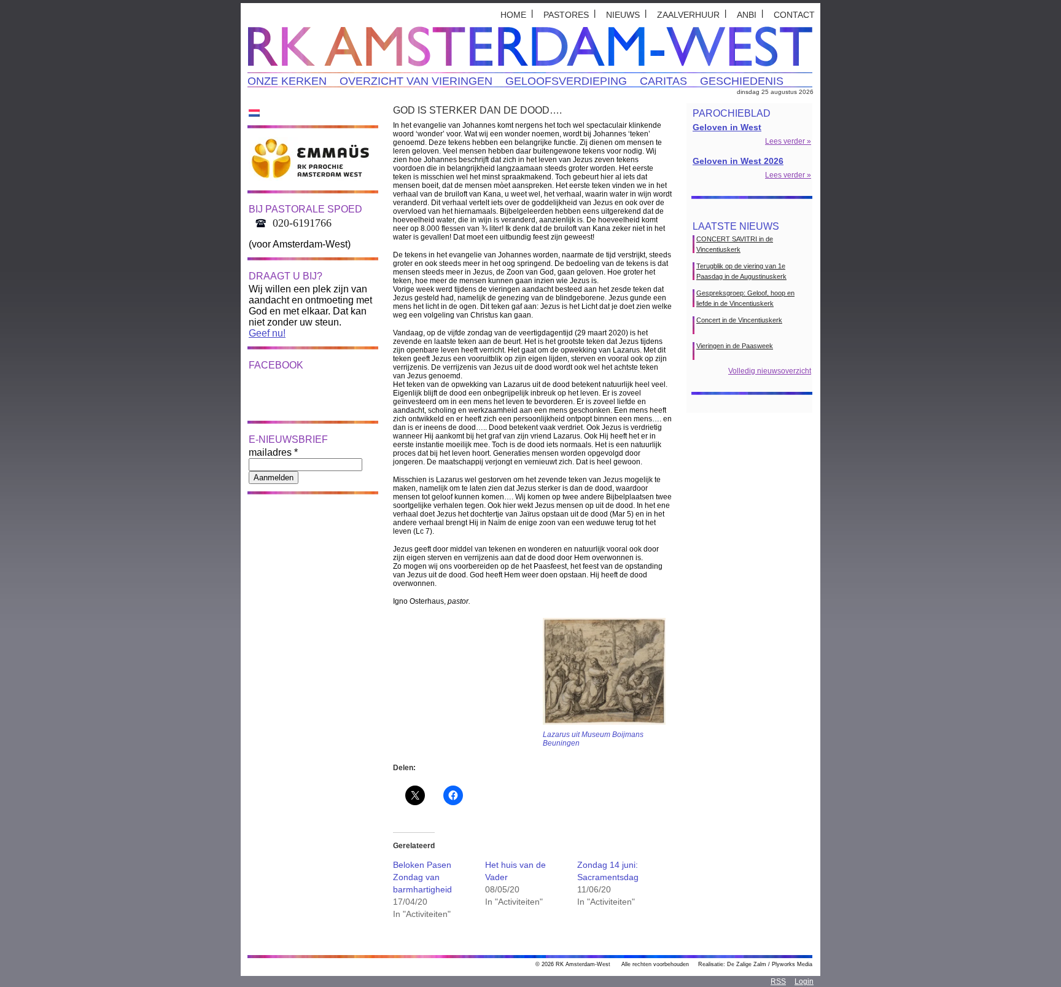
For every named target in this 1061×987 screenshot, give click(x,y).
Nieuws (623, 15)
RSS (778, 981)
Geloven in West (727, 127)
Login (804, 981)
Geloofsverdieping (566, 81)
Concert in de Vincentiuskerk (739, 320)
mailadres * (273, 452)
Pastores (566, 15)
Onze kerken (287, 81)
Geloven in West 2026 (738, 161)
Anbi (746, 15)
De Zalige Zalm (746, 964)
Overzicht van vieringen (416, 81)
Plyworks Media (792, 964)
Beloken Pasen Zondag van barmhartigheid (422, 877)
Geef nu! (267, 333)
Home (513, 15)
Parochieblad (732, 113)
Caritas (663, 81)
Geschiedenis (741, 81)
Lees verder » (788, 141)
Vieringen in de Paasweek (734, 345)
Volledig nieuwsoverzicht (769, 371)
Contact (794, 15)
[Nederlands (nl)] (254, 112)
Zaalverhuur (688, 15)
